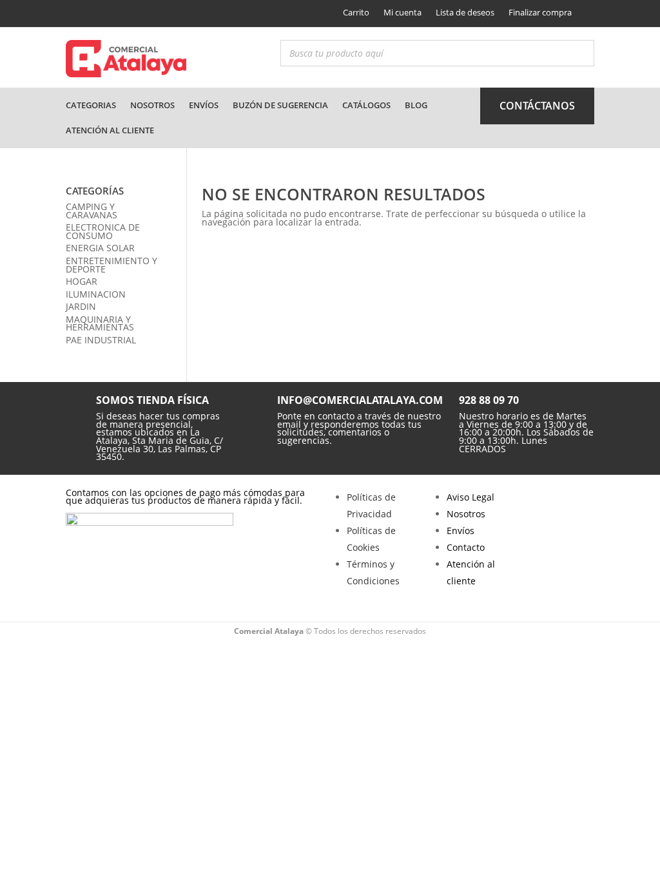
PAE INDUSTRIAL (101, 340)
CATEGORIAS (91, 105)
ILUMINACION (96, 294)
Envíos (203, 105)
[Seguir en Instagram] (96, 13)
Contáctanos (537, 106)
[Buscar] (581, 53)
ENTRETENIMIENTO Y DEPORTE (111, 264)
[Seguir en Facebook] (74, 13)
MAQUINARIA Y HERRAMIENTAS (100, 323)
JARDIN (81, 306)
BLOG (416, 105)
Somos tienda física (152, 400)
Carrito (356, 12)
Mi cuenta (402, 12)
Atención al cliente (110, 130)
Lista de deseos (465, 12)
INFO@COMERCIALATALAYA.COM (360, 400)
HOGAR (81, 281)
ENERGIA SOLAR (100, 248)
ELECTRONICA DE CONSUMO (103, 231)
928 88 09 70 (489, 400)
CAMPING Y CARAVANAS (91, 210)
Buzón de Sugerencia (280, 105)
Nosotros (152, 105)
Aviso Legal (470, 497)
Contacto (466, 547)
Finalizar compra (540, 12)
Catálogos (366, 105)
